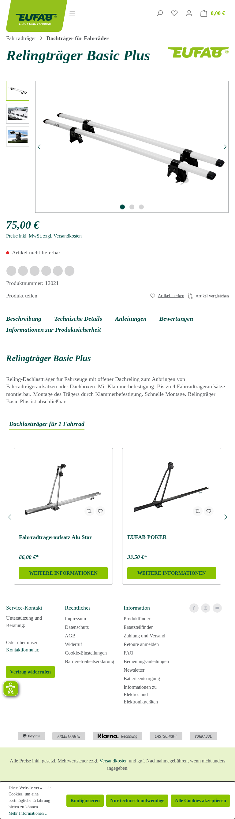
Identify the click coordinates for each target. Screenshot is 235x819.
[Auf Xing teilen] (34, 271)
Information (137, 608)
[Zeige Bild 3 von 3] (141, 207)
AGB (70, 635)
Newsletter (134, 670)
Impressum (75, 618)
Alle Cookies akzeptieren (200, 800)
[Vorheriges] (38, 147)
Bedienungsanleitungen (146, 661)
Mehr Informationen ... (29, 813)
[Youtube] (217, 608)
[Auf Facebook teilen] (11, 271)
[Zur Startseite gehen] (29, 16)
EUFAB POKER (147, 537)
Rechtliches (78, 608)
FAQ (128, 652)
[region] (117, 147)
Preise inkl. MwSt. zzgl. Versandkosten (44, 235)
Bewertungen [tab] (176, 318)
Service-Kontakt (24, 608)
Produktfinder (137, 618)
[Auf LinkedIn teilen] (46, 271)
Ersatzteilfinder (138, 627)
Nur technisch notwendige (137, 800)
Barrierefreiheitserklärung (89, 661)
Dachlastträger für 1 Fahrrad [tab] (46, 423)
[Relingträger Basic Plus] (131, 147)
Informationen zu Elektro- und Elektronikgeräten (141, 694)
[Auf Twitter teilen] (23, 271)
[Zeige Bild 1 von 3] (122, 207)
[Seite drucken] (69, 271)
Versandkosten (113, 760)
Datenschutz (77, 627)
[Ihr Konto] (189, 13)
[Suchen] (159, 13)
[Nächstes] (225, 147)
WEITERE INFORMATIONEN (63, 573)
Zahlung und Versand (144, 635)
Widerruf (73, 644)
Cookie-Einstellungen (86, 652)
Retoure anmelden (141, 644)
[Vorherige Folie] (9, 516)
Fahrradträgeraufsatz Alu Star (55, 537)
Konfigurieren (85, 800)
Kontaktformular (22, 649)
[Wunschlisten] (174, 13)
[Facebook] (194, 608)
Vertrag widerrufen (30, 671)
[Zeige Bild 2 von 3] (131, 207)
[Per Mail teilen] (58, 271)
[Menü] (72, 13)
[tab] (23, 318)
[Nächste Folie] (225, 516)
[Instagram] (205, 608)
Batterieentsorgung (142, 678)
